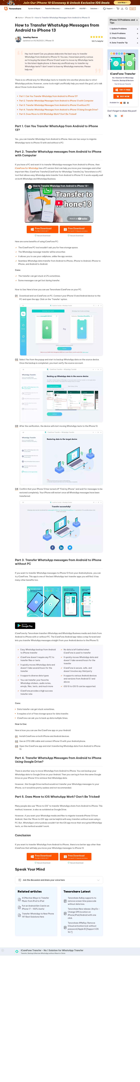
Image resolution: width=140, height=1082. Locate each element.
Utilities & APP (70, 9)
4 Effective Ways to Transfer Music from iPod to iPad (35, 899)
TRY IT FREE (124, 90)
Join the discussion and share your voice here (44, 880)
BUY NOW (124, 96)
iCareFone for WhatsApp (26, 168)
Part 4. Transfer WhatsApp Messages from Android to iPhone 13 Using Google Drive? (58, 109)
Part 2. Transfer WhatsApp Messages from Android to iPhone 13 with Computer (56, 100)
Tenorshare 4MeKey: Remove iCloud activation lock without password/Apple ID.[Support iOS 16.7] (83, 927)
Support (110, 9)
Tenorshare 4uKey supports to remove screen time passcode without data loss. (82, 901)
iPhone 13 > (30, 18)
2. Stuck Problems (118, 33)
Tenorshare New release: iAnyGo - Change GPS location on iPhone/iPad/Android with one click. (84, 913)
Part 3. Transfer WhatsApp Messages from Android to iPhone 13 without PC (54, 105)
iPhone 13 (50, 40)
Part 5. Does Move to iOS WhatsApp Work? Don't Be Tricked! (47, 114)
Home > (21, 18)
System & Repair (34, 9)
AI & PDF (83, 9)
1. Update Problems (118, 29)
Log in (132, 9)
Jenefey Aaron (30, 37)
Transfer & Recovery (52, 9)
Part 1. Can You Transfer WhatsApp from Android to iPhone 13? (48, 96)
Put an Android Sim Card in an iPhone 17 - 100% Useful (35, 907)
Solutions (93, 9)
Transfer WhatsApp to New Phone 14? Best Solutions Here (38, 915)
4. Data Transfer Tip (119, 43)
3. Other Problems (118, 38)
